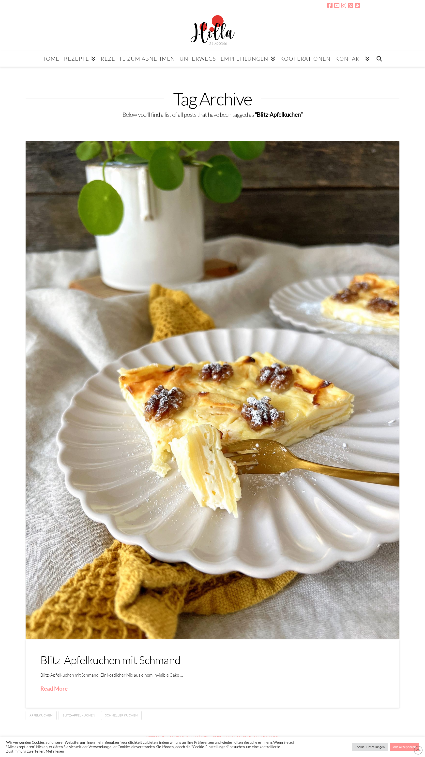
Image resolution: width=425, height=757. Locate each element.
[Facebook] (330, 5)
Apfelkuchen (41, 715)
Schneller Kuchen (121, 715)
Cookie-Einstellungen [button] (370, 747)
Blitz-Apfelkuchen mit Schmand (110, 660)
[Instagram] (343, 5)
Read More (54, 688)
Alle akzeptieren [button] (404, 747)
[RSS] (357, 5)
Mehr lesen (55, 751)
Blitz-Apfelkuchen (78, 715)
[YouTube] (336, 5)
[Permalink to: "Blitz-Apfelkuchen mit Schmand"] (213, 390)
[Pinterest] (350, 5)
